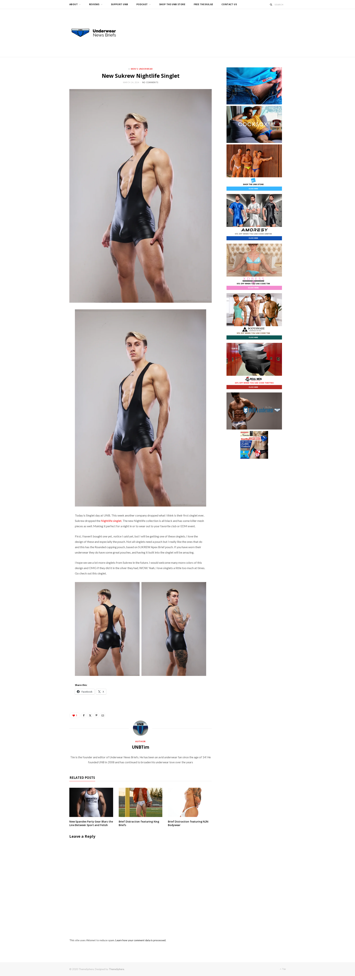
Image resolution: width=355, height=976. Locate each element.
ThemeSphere (116, 969)
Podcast (142, 4)
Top (284, 968)
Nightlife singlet (111, 520)
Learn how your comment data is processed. (140, 940)
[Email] (102, 715)
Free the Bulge (203, 4)
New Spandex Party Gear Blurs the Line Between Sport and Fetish (91, 823)
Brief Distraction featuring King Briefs (139, 823)
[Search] (271, 4)
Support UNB (119, 4)
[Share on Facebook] (84, 715)
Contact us (229, 4)
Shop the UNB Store (172, 4)
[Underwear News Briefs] (97, 33)
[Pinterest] (96, 715)
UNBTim (140, 747)
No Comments (150, 82)
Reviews (94, 4)
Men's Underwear (142, 68)
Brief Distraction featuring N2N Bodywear (188, 823)
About (73, 4)
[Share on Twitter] (90, 715)
